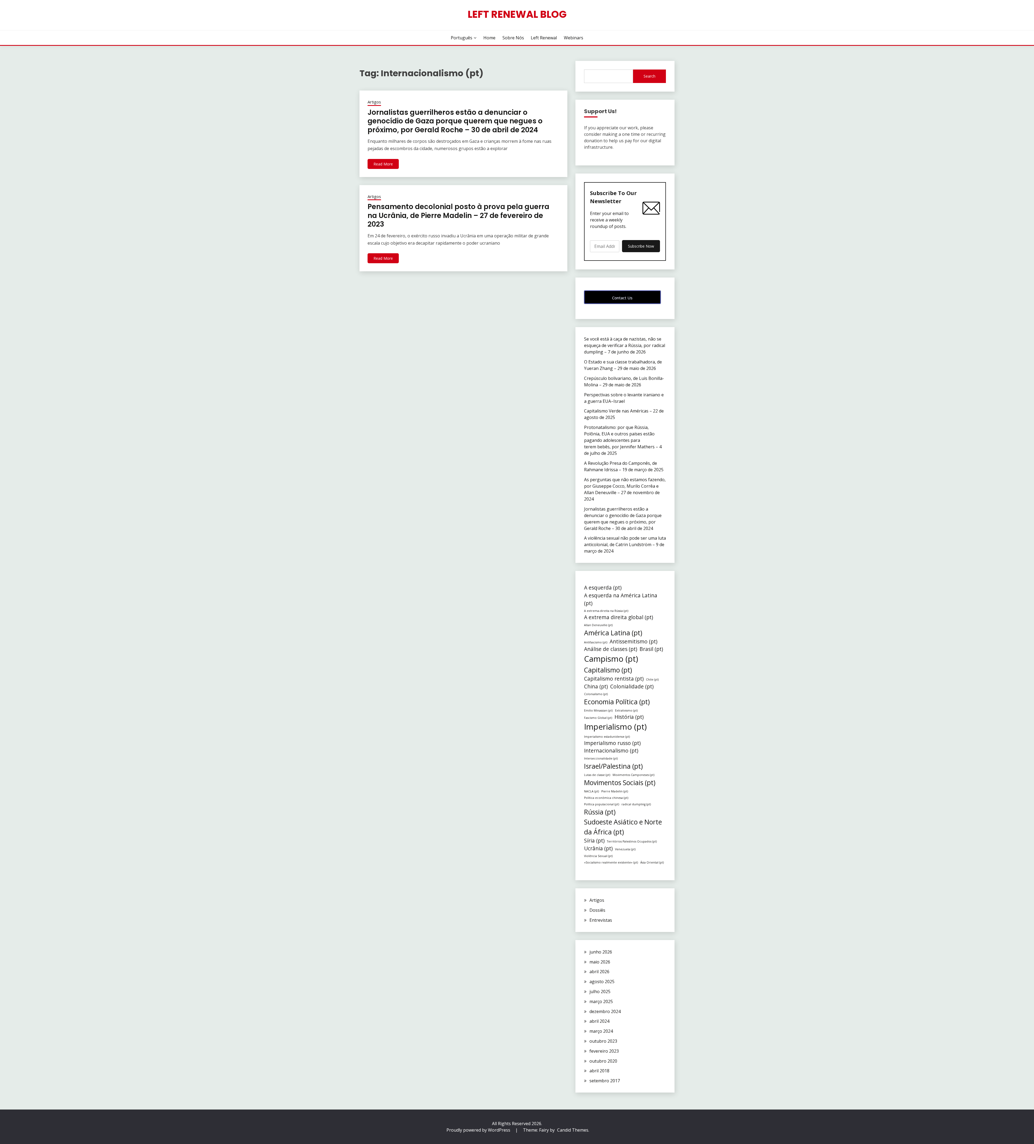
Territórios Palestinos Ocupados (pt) (632, 841)
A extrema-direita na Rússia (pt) (606, 611)
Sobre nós (513, 38)
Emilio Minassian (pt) (598, 710)
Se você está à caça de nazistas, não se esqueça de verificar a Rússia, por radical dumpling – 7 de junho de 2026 (624, 345)
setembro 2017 (604, 1081)
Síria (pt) (594, 840)
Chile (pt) (652, 679)
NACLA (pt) (591, 791)
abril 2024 (599, 1021)
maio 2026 (599, 962)
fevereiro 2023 (604, 1051)
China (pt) (596, 686)
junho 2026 (600, 952)
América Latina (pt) (613, 632)
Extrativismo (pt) (626, 710)
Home (489, 38)
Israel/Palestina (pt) (613, 766)
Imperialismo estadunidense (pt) (607, 737)
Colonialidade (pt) (632, 686)
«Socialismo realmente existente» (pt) (611, 862)
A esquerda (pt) (602, 587)
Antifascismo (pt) (595, 642)
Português (461, 38)
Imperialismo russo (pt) (612, 743)
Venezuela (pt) (625, 849)
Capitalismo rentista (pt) (614, 678)
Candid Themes (572, 1130)
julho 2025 (599, 991)
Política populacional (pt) (601, 804)
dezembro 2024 (605, 1011)
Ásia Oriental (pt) (652, 862)
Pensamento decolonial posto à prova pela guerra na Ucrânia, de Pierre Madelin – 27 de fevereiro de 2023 (458, 215)
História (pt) (629, 716)
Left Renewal (544, 38)
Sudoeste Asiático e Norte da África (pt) (623, 826)
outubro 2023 (603, 1041)
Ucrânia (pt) (598, 848)
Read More (383, 164)
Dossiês (597, 910)
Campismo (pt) (611, 658)
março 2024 (601, 1031)
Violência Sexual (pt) (598, 856)
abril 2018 (599, 1071)
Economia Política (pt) (617, 701)
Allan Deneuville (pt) (598, 625)
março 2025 (601, 1001)
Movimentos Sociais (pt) (619, 782)
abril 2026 (599, 972)
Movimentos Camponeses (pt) (633, 775)
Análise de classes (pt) (610, 649)
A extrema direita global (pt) (618, 617)
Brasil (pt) (651, 649)
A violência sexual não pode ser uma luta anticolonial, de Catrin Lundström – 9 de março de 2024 (625, 544)
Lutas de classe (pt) (597, 775)
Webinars (573, 38)
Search (649, 76)
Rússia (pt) (600, 811)
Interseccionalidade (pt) (601, 758)
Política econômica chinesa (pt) (606, 798)
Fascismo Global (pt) (598, 718)
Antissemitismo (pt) (633, 641)
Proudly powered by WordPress (478, 1130)
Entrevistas (600, 920)
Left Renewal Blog (517, 14)
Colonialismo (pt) (596, 694)
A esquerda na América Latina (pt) (620, 599)
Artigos (374, 102)
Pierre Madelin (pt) (614, 791)
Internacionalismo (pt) (611, 750)
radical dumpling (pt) (636, 804)
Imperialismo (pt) (615, 726)
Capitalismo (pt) (608, 669)
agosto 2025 (601, 981)
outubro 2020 (603, 1061)
